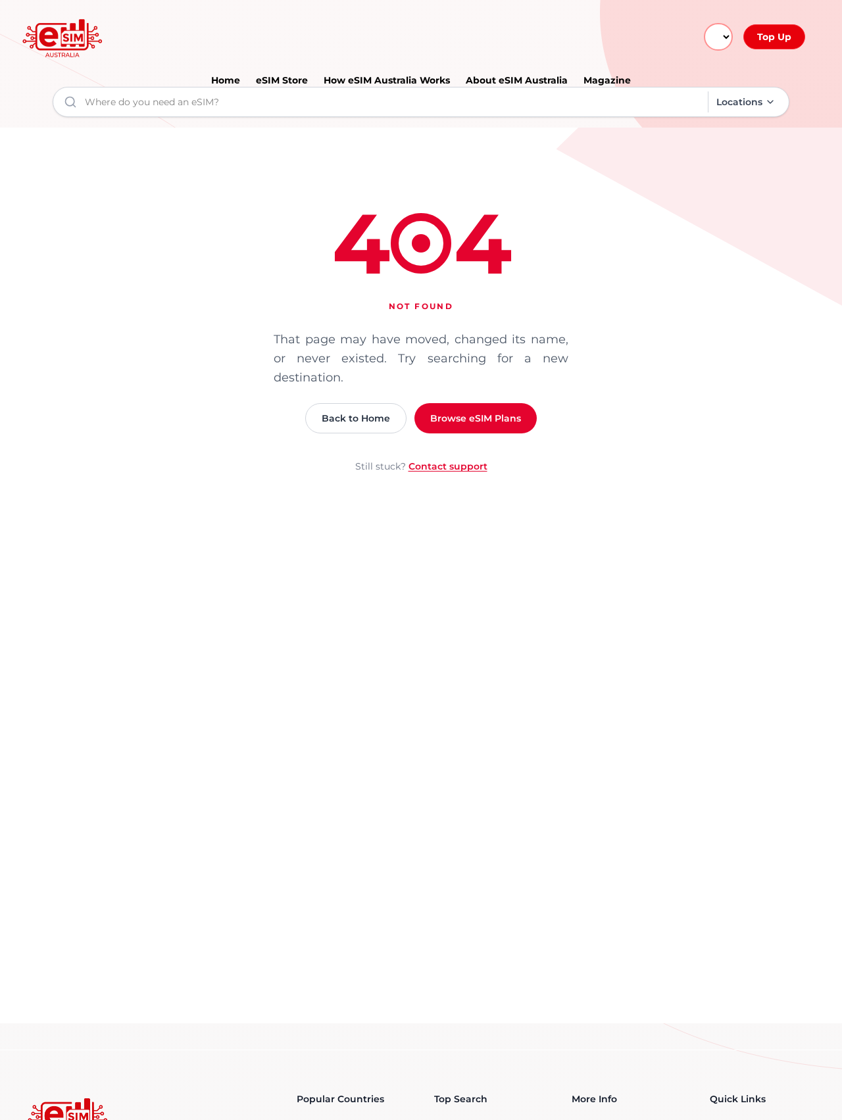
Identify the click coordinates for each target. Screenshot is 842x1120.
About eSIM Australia (517, 80)
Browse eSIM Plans (475, 418)
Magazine (607, 80)
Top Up (774, 37)
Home (225, 80)
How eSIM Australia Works (387, 80)
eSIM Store (282, 80)
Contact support (448, 466)
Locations (739, 102)
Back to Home (356, 418)
